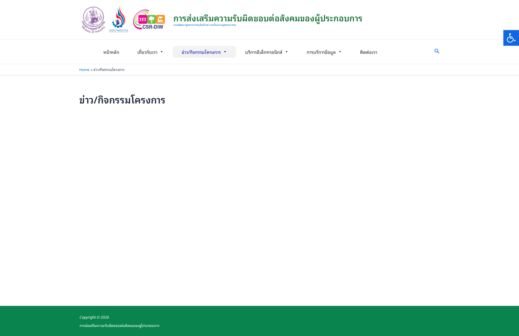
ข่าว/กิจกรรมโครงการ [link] (201, 51)
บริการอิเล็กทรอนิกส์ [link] (263, 51)
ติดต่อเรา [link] (368, 51)
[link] (511, 38)
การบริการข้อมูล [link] (321, 51)
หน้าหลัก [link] (111, 51)
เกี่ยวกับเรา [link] (147, 51)
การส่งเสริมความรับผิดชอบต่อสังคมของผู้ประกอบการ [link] (268, 17)
